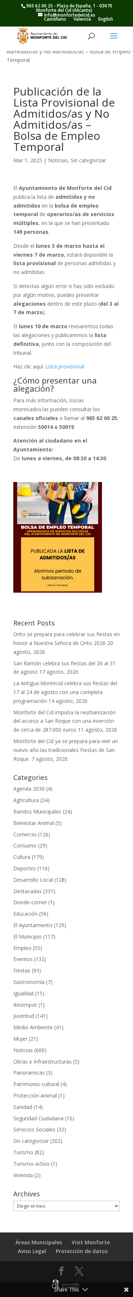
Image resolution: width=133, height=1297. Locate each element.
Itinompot (25, 1004)
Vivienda (23, 1175)
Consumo (25, 845)
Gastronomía (29, 981)
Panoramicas (29, 1072)
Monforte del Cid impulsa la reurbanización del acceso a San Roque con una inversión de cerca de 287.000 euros (64, 721)
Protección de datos (82, 1251)
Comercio (25, 834)
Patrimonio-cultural (36, 1084)
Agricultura (26, 800)
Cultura (21, 856)
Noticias (58, 160)
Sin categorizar (88, 160)
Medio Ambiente (33, 1027)
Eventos (23, 959)
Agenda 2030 (29, 788)
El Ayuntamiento (32, 925)
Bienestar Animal (33, 822)
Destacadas (27, 891)
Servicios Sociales (34, 1129)
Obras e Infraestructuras (42, 1061)
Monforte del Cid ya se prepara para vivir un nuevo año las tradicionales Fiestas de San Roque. (65, 750)
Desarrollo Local (33, 879)
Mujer (20, 1038)
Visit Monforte (91, 1242)
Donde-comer (30, 902)
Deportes (24, 868)
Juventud (23, 1015)
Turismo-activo (31, 1163)
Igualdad (23, 993)
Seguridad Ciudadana (38, 1118)
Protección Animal (35, 1095)
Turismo (23, 1152)
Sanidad (22, 1106)
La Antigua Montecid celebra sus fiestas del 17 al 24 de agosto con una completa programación (65, 692)
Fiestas (21, 970)
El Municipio (27, 936)
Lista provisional (64, 366)
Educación (25, 913)
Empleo (22, 947)
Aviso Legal (32, 1251)
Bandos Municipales (37, 811)
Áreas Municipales (39, 1242)
